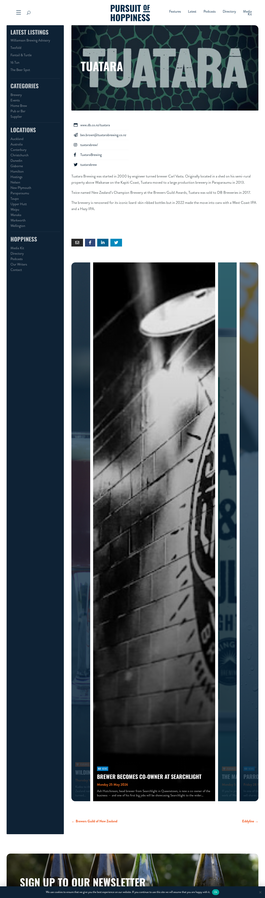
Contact (16, 269)
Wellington (17, 225)
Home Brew (18, 105)
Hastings (16, 176)
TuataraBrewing (88, 154)
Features (175, 12)
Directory (229, 12)
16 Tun (14, 62)
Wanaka (15, 214)
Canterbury (18, 149)
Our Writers (18, 264)
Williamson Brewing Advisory (30, 40)
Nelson (15, 182)
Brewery (16, 94)
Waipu (14, 209)
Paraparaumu (19, 193)
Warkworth (18, 220)
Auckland (16, 138)
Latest (192, 12)
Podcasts (210, 12)
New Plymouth (20, 187)
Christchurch (19, 155)
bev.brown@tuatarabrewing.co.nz (100, 135)
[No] (260, 892)
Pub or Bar (17, 111)
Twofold (15, 47)
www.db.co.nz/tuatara (92, 125)
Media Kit (247, 13)
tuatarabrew (85, 164)
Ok (215, 892)
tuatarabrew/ (86, 144)
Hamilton (17, 171)
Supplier (16, 116)
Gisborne (16, 166)
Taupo (14, 198)
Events (15, 100)
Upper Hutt (18, 204)
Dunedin (16, 160)
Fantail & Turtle (21, 55)
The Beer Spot (20, 70)
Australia (16, 144)
